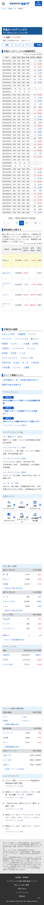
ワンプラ (6, 624)
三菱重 (26, 367)
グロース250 (8, 664)
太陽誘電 (21, 334)
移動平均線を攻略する (11, 385)
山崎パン (6, 765)
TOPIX (5, 660)
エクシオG (7, 760)
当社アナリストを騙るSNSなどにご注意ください (22, 421)
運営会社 (22, 896)
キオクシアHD (8, 334)
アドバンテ (7, 339)
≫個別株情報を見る (11, 747)
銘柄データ (12, 9)
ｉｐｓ (5, 606)
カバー (5, 742)
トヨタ (22, 353)
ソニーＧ (16, 367)
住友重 (5, 738)
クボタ (24, 717)
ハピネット (26, 721)
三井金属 (6, 367)
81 (35, 223)
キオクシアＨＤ (9, 601)
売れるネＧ (6, 273)
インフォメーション (22, 892)
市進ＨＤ (5, 260)
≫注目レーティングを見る (14, 769)
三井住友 (35, 363)
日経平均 (6, 655)
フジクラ (32, 334)
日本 (21, 786)
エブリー (5, 295)
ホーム (4, 9)
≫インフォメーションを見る (15, 425)
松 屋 (5, 574)
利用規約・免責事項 (22, 877)
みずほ (16, 363)
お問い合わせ (22, 889)
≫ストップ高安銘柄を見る (14, 640)
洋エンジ (6, 579)
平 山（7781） (14, 483)
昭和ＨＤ (6, 635)
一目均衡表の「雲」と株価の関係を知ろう (20, 380)
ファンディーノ (9, 629)
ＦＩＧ (5, 597)
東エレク (34, 339)
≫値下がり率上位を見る (13, 610)
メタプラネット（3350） (17, 448)
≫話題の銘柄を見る (11, 724)
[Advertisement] (22, 18)
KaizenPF (6, 619)
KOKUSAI (6, 363)
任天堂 (13, 353)
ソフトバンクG (21, 339)
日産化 (5, 721)
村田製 (5, 344)
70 (17, 223)
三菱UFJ (5, 348)
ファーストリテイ (9, 358)
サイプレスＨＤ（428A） (17, 458)
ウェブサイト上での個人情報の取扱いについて (22, 881)
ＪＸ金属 (25, 344)
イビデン (14, 344)
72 (26, 223)
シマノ (5, 717)
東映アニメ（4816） (16, 437)
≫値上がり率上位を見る (13, 588)
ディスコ (31, 348)
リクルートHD (26, 358)
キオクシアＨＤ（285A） (17, 472)
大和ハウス (7, 755)
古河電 (35, 344)
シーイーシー (8, 733)
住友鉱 (5, 353)
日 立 (25, 363)
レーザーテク (18, 348)
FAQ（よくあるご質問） (22, 885)
